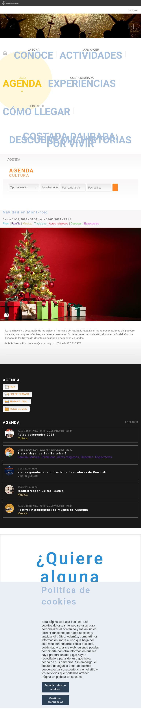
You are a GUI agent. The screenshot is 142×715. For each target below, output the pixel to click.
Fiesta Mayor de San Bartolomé (42, 453)
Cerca (115, 187)
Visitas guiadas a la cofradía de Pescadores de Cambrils (62, 472)
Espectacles (103, 457)
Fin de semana (19, 394)
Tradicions (48, 457)
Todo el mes (18, 408)
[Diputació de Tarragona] (70, 3)
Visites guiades (28, 476)
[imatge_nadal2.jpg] (70, 274)
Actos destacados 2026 (36, 434)
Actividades (91, 54)
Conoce (33, 54)
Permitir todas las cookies (55, 687)
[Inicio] (70, 30)
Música (34, 457)
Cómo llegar (36, 110)
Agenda (22, 82)
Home (5, 53)
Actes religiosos (68, 457)
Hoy (12, 386)
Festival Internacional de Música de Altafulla (53, 509)
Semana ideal (19, 401)
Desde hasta (45, 431)
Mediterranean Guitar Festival (41, 491)
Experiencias (82, 82)
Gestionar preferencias (55, 700)
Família (23, 457)
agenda (13, 159)
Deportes (87, 457)
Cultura (22, 438)
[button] (10, 26)
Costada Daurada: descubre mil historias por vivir (70, 139)
